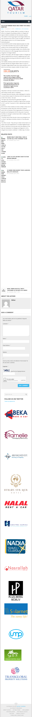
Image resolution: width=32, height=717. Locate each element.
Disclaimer (25, 710)
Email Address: (6, 345)
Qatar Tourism (21, 706)
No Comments (25, 28)
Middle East (18, 28)
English (26, 16)
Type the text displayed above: (18, 371)
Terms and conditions (17, 715)
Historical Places (22, 711)
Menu (3, 21)
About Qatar (7, 710)
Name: (5, 338)
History (11, 713)
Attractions (16, 710)
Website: (5, 352)
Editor (2, 28)
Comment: (5, 323)
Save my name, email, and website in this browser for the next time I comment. (15, 361)
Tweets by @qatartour (9, 401)
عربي (30, 16)
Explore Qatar (10, 711)
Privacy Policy (20, 713)
